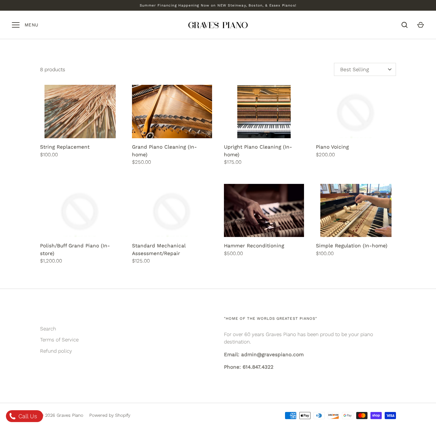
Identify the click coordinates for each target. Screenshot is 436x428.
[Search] (404, 24)
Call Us (27, 416)
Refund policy (56, 351)
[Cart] (420, 24)
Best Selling (354, 69)
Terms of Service (59, 340)
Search (48, 329)
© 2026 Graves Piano (61, 415)
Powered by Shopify (109, 415)
